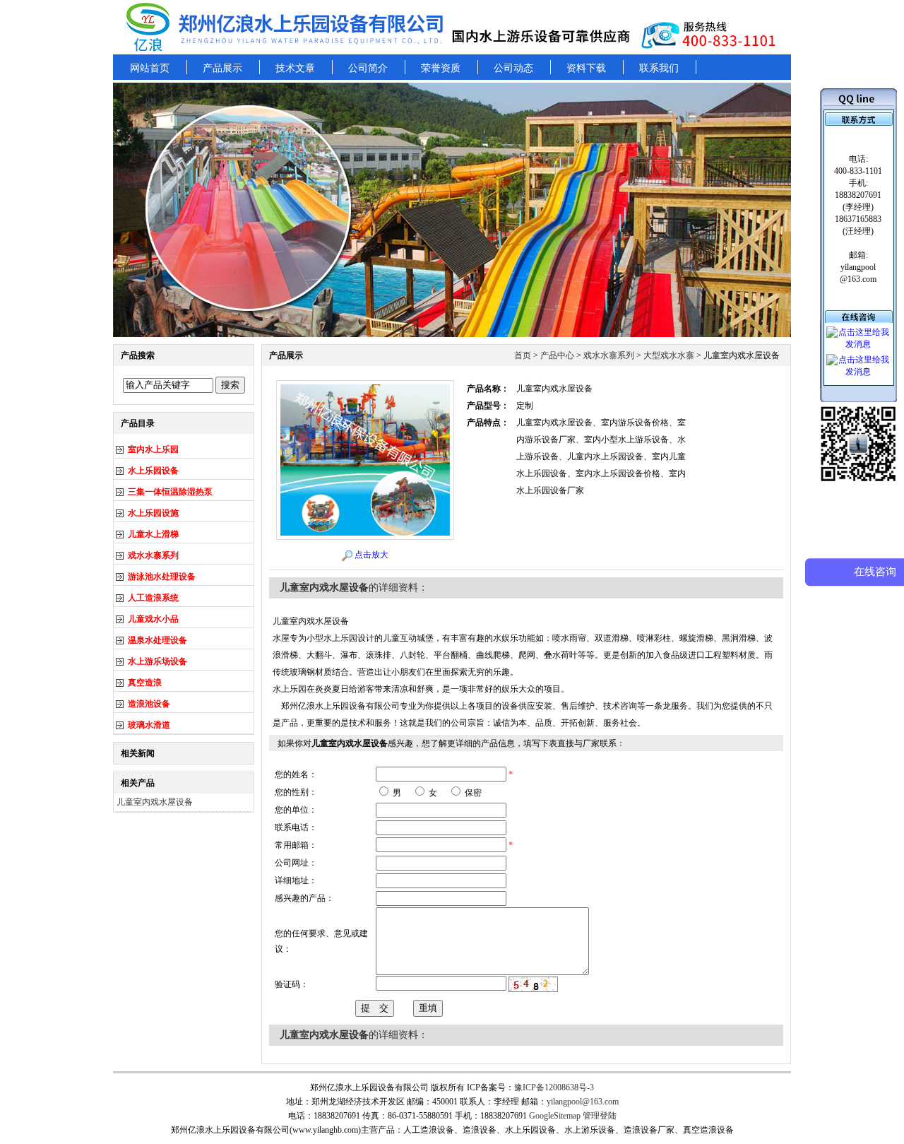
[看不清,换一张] (533, 984)
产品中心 (557, 355)
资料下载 (586, 68)
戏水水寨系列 (608, 355)
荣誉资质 (440, 68)
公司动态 (513, 68)
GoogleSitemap (555, 1116)
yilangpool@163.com (583, 1102)
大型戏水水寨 (668, 355)
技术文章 (295, 68)
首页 (522, 355)
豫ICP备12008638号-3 (554, 1087)
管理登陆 (600, 1116)
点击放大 (371, 555)
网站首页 (150, 68)
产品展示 (222, 68)
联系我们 (659, 68)
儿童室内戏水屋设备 (155, 802)
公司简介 (368, 68)
